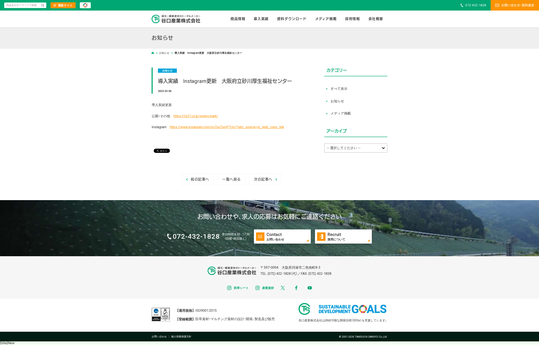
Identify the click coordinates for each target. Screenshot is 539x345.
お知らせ (167, 70)
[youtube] (309, 287)
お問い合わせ (159, 336)
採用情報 (352, 19)
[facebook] (296, 287)
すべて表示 (339, 89)
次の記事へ (263, 179)
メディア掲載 (326, 19)
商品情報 (238, 19)
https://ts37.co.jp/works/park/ (195, 116)
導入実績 (261, 19)
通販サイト (65, 5)
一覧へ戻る (231, 179)
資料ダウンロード (292, 19)
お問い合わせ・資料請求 (517, 5)
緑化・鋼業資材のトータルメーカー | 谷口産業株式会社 (176, 19)
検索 (42, 5)
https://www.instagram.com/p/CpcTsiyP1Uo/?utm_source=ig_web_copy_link (227, 127)
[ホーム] (153, 53)
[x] (282, 287)
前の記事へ (200, 179)
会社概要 (375, 19)
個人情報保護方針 (181, 336)
